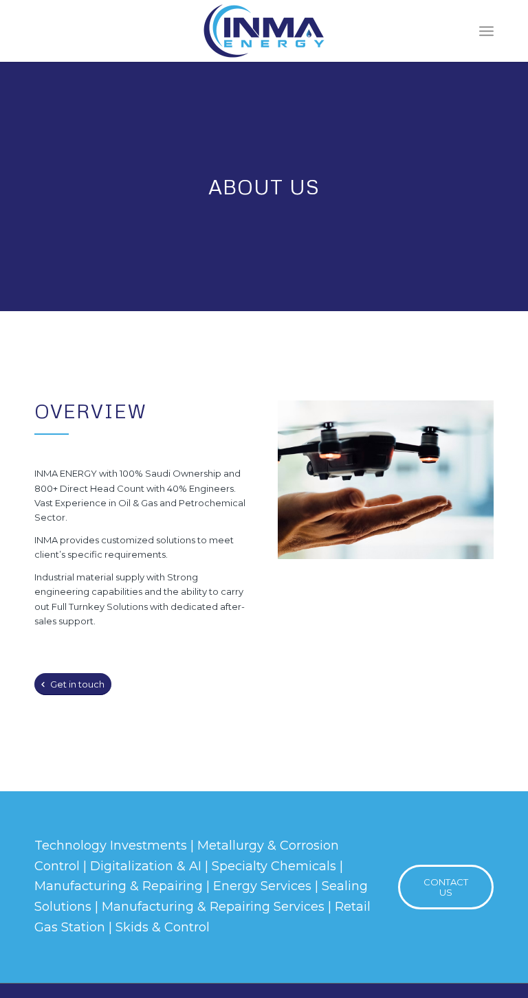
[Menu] (486, 30)
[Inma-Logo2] (264, 31)
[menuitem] (486, 30)
